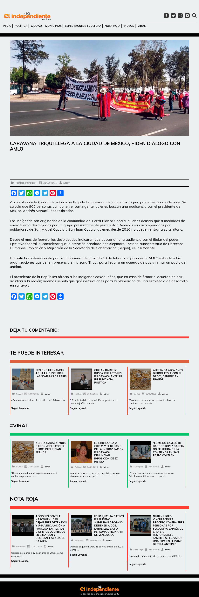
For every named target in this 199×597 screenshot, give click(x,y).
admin (47, 394)
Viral (141, 26)
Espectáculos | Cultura (83, 26)
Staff (66, 183)
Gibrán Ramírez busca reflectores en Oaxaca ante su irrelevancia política (108, 376)
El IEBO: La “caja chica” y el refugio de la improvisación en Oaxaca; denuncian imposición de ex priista (108, 452)
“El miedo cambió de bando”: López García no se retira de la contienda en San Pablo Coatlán (168, 449)
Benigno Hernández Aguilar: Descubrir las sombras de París (51, 373)
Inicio (7, 26)
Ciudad (36, 26)
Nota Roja (112, 26)
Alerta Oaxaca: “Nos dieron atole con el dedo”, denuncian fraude (168, 375)
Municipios (53, 26)
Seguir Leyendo (20, 408)
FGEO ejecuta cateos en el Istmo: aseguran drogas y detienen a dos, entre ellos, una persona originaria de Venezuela (109, 525)
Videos (129, 26)
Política (21, 26)
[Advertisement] (99, 166)
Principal (30, 183)
